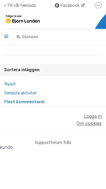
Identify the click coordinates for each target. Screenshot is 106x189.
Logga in (93, 116)
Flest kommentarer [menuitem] (24, 101)
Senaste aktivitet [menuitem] (20, 92)
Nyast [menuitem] (10, 83)
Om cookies (89, 123)
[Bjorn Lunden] (6, 36)
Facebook (71, 5)
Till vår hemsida (21, 5)
